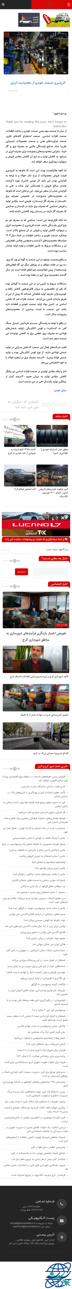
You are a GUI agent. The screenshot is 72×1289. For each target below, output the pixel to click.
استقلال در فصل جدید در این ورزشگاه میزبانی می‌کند (38, 960)
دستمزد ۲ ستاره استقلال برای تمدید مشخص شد (40, 892)
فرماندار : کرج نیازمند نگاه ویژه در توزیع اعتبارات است (38, 1175)
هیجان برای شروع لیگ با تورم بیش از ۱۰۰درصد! (41, 1050)
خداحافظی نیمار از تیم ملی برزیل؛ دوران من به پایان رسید (36, 966)
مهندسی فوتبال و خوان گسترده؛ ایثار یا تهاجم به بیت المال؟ (35, 972)
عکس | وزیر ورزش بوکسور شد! (50, 868)
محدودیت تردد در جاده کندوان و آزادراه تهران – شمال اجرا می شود (35, 830)
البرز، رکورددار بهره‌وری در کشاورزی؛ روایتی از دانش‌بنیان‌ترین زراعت (36, 1119)
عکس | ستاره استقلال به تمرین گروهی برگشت (42, 856)
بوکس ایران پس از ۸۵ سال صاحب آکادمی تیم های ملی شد (35, 926)
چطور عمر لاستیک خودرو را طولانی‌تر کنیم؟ (54, 451)
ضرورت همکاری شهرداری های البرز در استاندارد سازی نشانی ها (36, 1167)
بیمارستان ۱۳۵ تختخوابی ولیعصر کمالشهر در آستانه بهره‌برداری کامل (35, 1084)
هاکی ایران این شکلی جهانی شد (48, 944)
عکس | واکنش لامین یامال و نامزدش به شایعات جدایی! (37, 850)
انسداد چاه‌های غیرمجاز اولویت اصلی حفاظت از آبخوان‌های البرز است (37, 1139)
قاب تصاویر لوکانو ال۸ (25, 489)
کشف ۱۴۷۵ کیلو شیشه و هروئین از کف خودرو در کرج (22, 451)
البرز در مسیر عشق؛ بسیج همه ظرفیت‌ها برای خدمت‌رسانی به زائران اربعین (35, 804)
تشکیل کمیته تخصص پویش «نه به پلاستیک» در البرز (38, 1153)
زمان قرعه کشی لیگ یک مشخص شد (46, 1032)
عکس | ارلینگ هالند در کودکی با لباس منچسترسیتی (39, 838)
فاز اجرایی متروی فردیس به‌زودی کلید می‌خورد (41, 812)
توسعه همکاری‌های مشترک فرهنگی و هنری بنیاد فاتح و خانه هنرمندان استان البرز (36, 820)
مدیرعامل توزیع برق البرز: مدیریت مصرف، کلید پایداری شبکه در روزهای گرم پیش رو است (34, 1074)
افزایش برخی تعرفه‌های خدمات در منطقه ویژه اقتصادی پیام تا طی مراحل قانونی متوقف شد (35, 779)
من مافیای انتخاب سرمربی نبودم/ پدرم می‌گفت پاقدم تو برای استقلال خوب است (35, 900)
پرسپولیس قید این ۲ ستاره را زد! (48, 1010)
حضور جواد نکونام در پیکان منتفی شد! (45, 938)
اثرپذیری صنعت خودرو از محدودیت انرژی (37, 82)
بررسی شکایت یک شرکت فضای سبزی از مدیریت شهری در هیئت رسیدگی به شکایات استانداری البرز (37, 1129)
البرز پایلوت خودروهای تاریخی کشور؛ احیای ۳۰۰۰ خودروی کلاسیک (53, 492)
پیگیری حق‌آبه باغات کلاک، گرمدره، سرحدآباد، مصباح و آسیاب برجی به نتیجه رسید (36, 1110)
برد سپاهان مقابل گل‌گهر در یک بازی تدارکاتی (42, 886)
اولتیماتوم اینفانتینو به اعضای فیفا (48, 862)
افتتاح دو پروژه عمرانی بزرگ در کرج (50, 753)
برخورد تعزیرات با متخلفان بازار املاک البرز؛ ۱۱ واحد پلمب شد (34, 1102)
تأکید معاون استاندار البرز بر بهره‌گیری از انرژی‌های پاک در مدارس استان (38, 794)
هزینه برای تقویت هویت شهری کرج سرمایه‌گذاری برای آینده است (36, 1064)
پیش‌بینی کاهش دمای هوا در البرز (48, 1147)
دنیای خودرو (60, 390)
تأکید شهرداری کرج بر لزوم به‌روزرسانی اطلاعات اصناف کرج (39, 676)
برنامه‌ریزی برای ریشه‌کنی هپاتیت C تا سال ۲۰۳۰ (40, 1056)
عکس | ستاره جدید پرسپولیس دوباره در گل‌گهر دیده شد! (36, 908)
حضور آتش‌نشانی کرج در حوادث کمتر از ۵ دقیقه (44, 715)
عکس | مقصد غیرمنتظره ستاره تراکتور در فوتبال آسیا (39, 874)
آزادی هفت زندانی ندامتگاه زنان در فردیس (43, 786)
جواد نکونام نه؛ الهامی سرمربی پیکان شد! (44, 920)
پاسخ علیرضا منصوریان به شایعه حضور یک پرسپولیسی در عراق (33, 844)
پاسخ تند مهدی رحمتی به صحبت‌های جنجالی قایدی (38, 880)
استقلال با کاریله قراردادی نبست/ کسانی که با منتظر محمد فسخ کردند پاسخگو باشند (37, 1018)
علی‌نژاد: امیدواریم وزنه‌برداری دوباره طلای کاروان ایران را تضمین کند (38, 992)
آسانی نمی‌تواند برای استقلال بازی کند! (45, 1044)
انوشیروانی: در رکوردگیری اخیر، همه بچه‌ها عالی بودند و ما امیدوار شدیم (37, 1002)
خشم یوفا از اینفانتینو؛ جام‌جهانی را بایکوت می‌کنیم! (39, 1038)
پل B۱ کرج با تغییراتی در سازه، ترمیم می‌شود (42, 978)
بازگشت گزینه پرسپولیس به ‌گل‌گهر (48, 984)
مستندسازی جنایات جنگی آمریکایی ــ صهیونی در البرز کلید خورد (37, 952)
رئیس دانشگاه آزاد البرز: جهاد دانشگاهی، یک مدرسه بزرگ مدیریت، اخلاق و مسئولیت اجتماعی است (37, 1094)
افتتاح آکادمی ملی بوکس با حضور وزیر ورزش (42, 932)
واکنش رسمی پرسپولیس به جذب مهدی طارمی (41, 1026)
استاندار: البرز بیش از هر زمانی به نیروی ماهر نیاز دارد (38, 1159)
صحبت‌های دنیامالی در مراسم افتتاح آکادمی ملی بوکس (37, 914)
